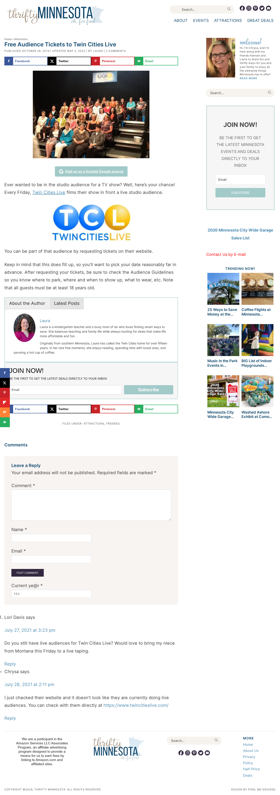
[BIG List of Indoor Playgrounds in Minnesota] (257, 341)
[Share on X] (5, 383)
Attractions (94, 423)
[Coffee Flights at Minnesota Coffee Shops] (257, 289)
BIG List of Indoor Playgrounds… (257, 363)
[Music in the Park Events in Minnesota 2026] (223, 341)
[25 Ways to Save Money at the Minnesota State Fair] (223, 289)
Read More (248, 78)
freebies (113, 423)
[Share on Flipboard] (5, 402)
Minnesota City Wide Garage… (220, 414)
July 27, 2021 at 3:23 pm (29, 630)
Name (19, 529)
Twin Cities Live (48, 192)
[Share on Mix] (5, 412)
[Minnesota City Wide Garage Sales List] (223, 392)
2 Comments (116, 51)
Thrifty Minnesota (55, 15)
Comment (23, 485)
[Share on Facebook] (5, 373)
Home (8, 39)
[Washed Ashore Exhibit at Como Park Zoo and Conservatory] (257, 392)
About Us (251, 750)
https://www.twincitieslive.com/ (135, 705)
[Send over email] (5, 422)
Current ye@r (27, 585)
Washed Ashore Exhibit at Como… (257, 414)
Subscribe (148, 389)
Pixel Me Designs (262, 789)
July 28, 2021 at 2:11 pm (29, 684)
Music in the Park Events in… (222, 363)
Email (18, 551)
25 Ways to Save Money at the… (222, 311)
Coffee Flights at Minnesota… (256, 311)
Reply (10, 664)
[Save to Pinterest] (5, 393)
